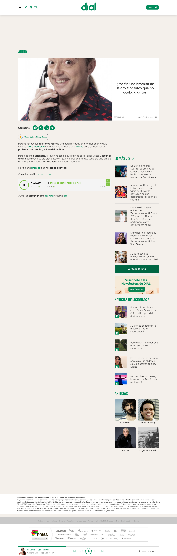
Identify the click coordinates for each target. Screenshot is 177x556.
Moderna (71, 538)
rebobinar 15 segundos (81, 551)
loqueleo (114, 538)
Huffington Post (64, 534)
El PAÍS (61, 530)
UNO (77, 534)
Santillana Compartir (97, 530)
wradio (84, 534)
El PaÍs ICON (93, 538)
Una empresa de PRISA (39, 532)
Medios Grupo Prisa (39, 538)
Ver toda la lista (137, 268)
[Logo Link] (88, 6)
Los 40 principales (72, 530)
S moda (103, 538)
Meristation (125, 538)
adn (122, 530)
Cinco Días (93, 534)
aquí (65, 195)
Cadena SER (107, 530)
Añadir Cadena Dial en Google (35, 137)
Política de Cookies (112, 521)
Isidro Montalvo (36, 146)
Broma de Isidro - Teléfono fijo (65, 183)
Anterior (74, 551)
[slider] (88, 546)
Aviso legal (71, 521)
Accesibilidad (81, 521)
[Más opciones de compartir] (108, 181)
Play (88, 551)
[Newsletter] (35, 7)
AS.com (114, 530)
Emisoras (62, 521)
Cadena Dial (103, 534)
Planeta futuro (121, 534)
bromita (49, 195)
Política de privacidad (96, 521)
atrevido (78, 146)
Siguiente (102, 551)
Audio (22, 52)
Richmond (59, 538)
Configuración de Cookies (130, 521)
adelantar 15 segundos (95, 551)
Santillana (84, 530)
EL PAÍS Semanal (112, 534)
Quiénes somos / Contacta (47, 521)
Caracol (131, 530)
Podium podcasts (83, 538)
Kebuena (129, 534)
